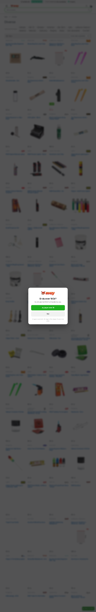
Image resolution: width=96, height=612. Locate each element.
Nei (48, 314)
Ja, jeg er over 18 (48, 308)
